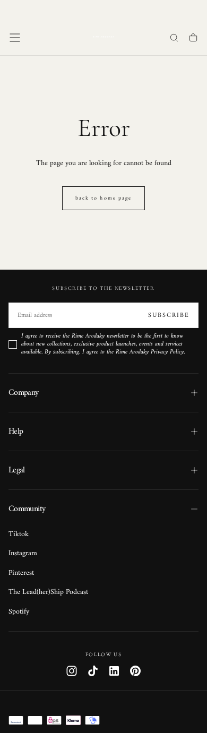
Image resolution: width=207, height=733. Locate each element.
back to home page (103, 197)
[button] (14, 37)
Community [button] (26, 509)
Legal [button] (16, 470)
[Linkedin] (114, 671)
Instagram (22, 553)
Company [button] (23, 392)
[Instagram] (71, 671)
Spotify (18, 612)
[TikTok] (93, 671)
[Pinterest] (135, 671)
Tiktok (18, 534)
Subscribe (168, 315)
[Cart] (193, 38)
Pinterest (21, 573)
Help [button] (15, 431)
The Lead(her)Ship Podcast (48, 592)
